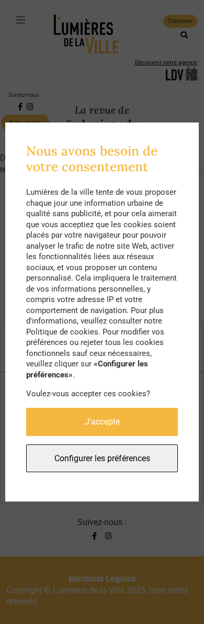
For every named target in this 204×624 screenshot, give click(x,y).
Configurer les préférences (102, 458)
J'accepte (102, 422)
